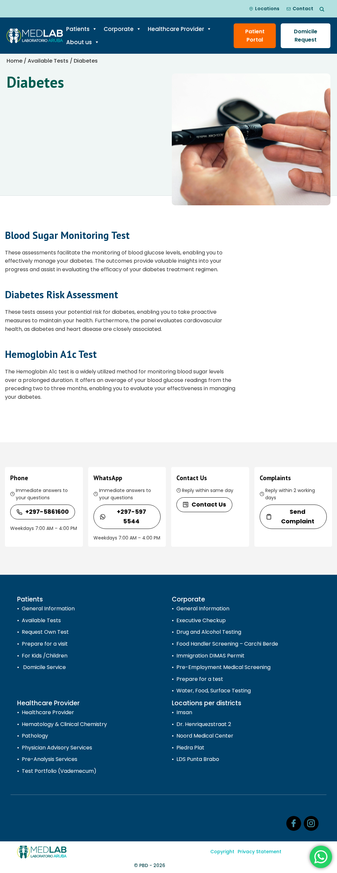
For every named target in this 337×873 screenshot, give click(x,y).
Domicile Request (305, 36)
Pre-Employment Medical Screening (223, 667)
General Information (48, 608)
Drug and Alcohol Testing (208, 632)
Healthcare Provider (176, 29)
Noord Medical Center (204, 736)
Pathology (35, 736)
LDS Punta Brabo (197, 759)
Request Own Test (45, 632)
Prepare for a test (199, 679)
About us (79, 42)
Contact (303, 8)
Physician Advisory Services (57, 747)
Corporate (119, 29)
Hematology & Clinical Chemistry (64, 724)
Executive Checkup (201, 620)
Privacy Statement (259, 851)
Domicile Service (44, 667)
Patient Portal (255, 36)
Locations (267, 8)
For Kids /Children (44, 655)
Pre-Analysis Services (49, 759)
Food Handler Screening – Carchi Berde (227, 644)
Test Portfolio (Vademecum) (59, 771)
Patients (78, 29)
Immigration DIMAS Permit (210, 655)
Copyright (222, 851)
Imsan (184, 712)
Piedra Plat (190, 747)
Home (14, 61)
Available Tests (48, 61)
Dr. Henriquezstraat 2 (203, 724)
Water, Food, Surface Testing (213, 690)
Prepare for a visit (45, 644)
